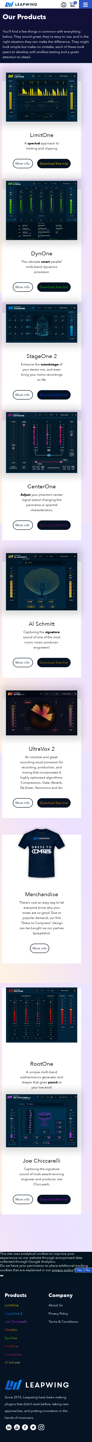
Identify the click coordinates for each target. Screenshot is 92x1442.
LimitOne (12, 1305)
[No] (1, 1275)
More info (22, 163)
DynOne (11, 1338)
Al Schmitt (12, 1362)
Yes (79, 1270)
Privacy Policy (58, 1313)
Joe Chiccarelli (16, 1322)
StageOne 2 (13, 1313)
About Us (56, 1305)
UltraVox (11, 1330)
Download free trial (54, 163)
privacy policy (62, 1270)
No (88, 1270)
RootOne (11, 1346)
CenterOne (13, 1354)
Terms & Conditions (63, 1322)
